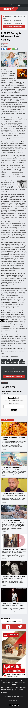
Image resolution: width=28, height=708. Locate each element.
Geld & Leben (9, 682)
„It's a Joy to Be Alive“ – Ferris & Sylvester (14, 549)
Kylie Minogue (15, 360)
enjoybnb (14, 684)
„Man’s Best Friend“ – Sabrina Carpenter (14, 576)
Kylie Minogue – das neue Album (12, 467)
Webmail (21, 690)
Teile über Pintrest (8, 49)
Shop (17, 5)
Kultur (15, 680)
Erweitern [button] (26, 53)
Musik (2, 44)
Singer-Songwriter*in (12, 362)
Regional (10, 680)
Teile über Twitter (5, 49)
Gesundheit (20, 680)
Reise (25, 680)
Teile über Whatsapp (13, 49)
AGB (15, 690)
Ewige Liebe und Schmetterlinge (11, 520)
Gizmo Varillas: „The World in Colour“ (13, 603)
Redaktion (5, 43)
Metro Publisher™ (16, 700)
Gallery (12, 5)
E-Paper (9, 5)
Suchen (14, 410)
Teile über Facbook (2, 49)
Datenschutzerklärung (7, 690)
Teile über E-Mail (16, 49)
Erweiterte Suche (14, 413)
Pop (21, 360)
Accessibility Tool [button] (2, 320)
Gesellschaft (4, 680)
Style (4, 682)
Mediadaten (10, 687)
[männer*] (9, 9)
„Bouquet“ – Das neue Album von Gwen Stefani (14, 438)
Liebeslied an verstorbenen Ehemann (13, 493)
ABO (16, 687)
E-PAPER (4, 383)
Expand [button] (26, 70)
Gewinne (16, 682)
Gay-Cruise (22, 682)
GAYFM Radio (14, 5)
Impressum (23, 687)
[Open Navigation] (23, 9)
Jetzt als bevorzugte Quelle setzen (14, 26)
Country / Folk (5, 360)
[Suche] (19, 5)
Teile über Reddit (10, 49)
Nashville (22, 362)
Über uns (3, 687)
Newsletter (4, 692)
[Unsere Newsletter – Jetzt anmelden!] (14, 654)
